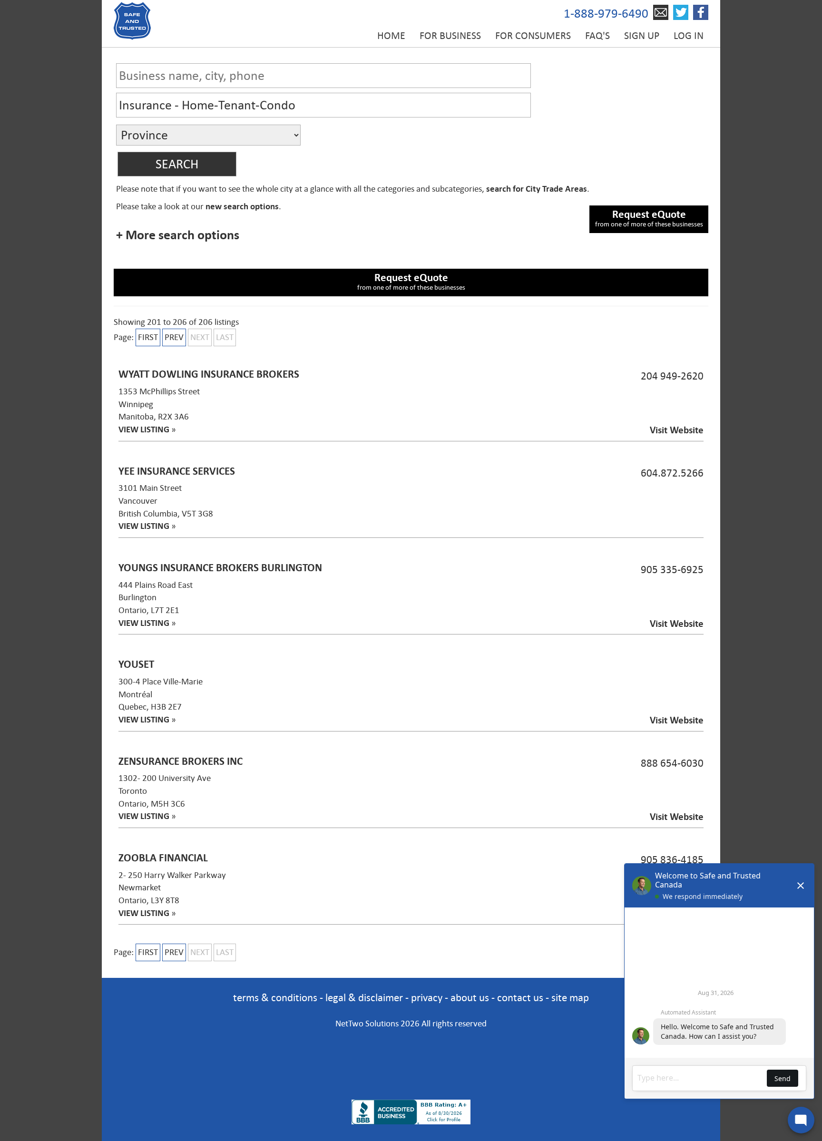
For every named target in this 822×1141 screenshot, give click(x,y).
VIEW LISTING (143, 429)
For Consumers (533, 35)
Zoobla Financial (163, 858)
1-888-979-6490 (606, 13)
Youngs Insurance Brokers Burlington (220, 568)
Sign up (641, 35)
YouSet (136, 664)
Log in (689, 35)
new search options (242, 206)
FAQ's (597, 35)
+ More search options (177, 235)
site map (570, 998)
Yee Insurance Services (176, 471)
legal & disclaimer (364, 998)
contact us (520, 998)
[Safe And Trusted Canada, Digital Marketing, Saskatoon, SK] (411, 1051)
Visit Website (677, 430)
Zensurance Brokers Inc (180, 761)
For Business (450, 35)
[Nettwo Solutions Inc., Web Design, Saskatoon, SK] (411, 1083)
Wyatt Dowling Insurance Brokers (208, 374)
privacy (426, 998)
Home (391, 35)
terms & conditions (275, 998)
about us (469, 998)
